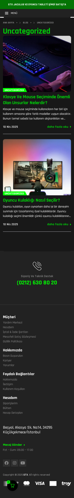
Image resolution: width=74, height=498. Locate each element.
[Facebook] (6, 463)
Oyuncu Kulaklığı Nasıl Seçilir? (31, 200)
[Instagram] (14, 463)
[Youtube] (22, 463)
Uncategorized (14, 90)
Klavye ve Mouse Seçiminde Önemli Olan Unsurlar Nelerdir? (36, 100)
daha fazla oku (57, 127)
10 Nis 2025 (10, 127)
